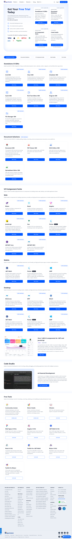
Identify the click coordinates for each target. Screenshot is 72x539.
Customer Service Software (10, 516)
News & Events (53, 494)
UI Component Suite (8, 489)
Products (15, 2)
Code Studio (7, 509)
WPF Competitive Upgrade (41, 501)
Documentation (53, 506)
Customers (52, 491)
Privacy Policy (7, 535)
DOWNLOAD (14, 418)
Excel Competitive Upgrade (41, 506)
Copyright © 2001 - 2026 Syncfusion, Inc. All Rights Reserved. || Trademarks (17, 537)
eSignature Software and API (10, 514)
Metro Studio (31, 408)
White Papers (28, 504)
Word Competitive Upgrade (41, 504)
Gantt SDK (8, 96)
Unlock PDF (20, 496)
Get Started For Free (57, 44)
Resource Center (29, 516)
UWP (50, 271)
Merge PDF (20, 497)
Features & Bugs (29, 494)
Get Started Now (43, 385)
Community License (11, 408)
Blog (51, 493)
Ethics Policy (40, 535)
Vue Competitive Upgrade (41, 496)
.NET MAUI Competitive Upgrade (42, 498)
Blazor (7, 206)
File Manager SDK (10, 116)
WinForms (8, 299)
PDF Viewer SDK (32, 148)
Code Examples (29, 509)
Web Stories (28, 512)
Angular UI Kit (31, 429)
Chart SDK (30, 75)
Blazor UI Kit (53, 448)
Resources (28, 2)
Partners (52, 499)
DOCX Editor (20, 506)
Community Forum (29, 489)
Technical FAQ (29, 507)
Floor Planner (20, 504)
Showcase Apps (53, 512)
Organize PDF (20, 502)
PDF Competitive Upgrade (41, 503)
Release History (53, 517)
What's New (52, 514)
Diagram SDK (53, 96)
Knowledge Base (29, 491)
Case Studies (28, 506)
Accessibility (28, 511)
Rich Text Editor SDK (33, 96)
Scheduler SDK (53, 75)
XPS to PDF (20, 501)
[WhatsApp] (62, 501)
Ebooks (27, 502)
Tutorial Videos (53, 509)
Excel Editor (20, 507)
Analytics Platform (8, 511)
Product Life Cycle (29, 498)
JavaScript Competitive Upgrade (42, 493)
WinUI (51, 299)
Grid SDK (8, 75)
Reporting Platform (8, 513)
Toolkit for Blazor (10, 468)
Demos (51, 504)
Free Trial (41, 44)
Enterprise (21, 2)
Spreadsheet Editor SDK (12, 170)
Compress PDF (20, 499)
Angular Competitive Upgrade (41, 491)
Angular (51, 206)
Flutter (51, 224)
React (29, 206)
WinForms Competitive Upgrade (42, 499)
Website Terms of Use (19, 535)
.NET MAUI (8, 271)
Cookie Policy (12, 535)
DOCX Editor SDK (54, 148)
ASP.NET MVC (31, 245)
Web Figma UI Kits (11, 429)
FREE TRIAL (14, 85)
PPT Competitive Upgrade (41, 508)
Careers (51, 496)
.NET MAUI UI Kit (54, 429)
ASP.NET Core (9, 245)
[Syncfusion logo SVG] (8, 2)
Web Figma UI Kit (21, 525)
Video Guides (52, 511)
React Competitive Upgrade (41, 494)
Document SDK (10, 148)
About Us (39, 2)
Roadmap (52, 516)
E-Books (51, 408)
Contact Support (29, 493)
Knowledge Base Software (10, 518)
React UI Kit (9, 448)
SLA (27, 496)
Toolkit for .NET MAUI (34, 448)
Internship (52, 498)
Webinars (28, 514)
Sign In (57, 2)
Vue (28, 224)
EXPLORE (58, 418)
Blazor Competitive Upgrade (41, 489)
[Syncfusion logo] (9, 532)
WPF (28, 299)
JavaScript (8, 224)
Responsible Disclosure (33, 535)
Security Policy (26, 535)
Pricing (34, 2)
